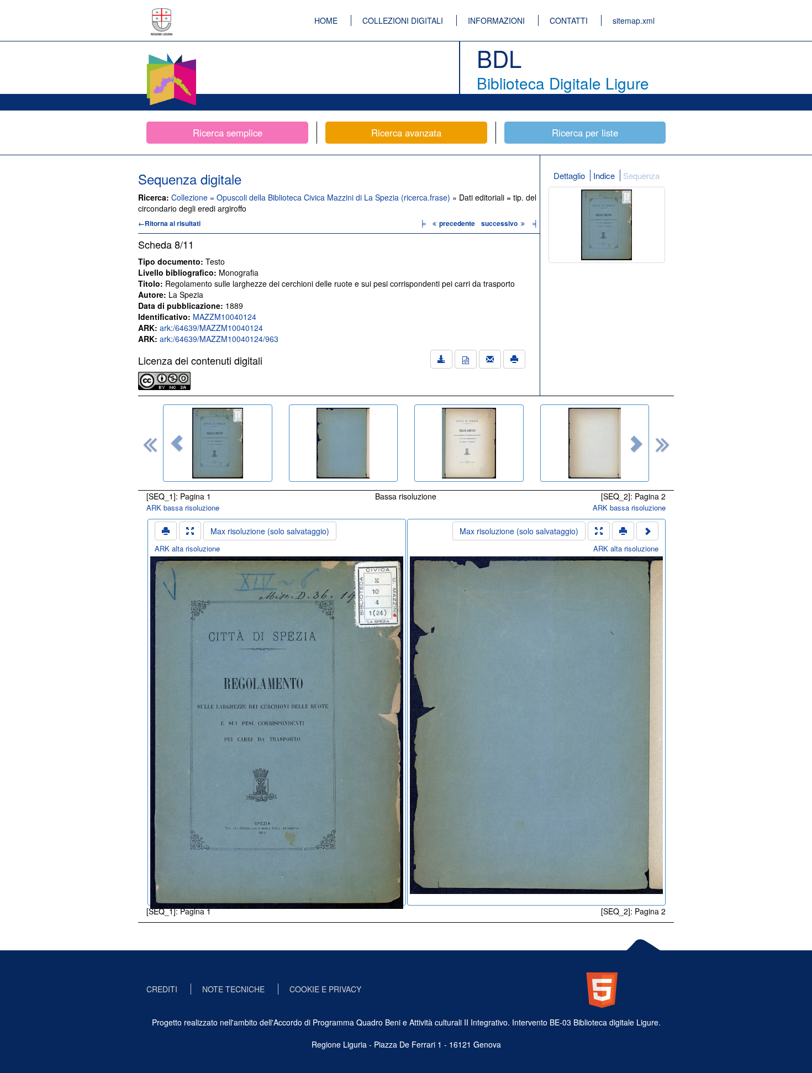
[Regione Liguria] (162, 14)
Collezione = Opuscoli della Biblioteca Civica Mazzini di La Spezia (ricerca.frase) (311, 197)
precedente (457, 223)
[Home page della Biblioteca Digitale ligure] (171, 55)
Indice (604, 175)
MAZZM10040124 (224, 316)
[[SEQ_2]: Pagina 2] (343, 443)
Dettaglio (569, 175)
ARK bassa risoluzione (182, 507)
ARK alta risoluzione (187, 548)
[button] (177, 443)
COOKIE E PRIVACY (325, 989)
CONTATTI (569, 20)
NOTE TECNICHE (233, 989)
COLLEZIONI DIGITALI (402, 20)
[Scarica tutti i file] (441, 359)
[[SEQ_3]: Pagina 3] (469, 443)
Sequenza (641, 175)
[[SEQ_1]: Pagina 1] (217, 443)
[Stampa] (514, 359)
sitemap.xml (634, 20)
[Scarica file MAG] (466, 359)
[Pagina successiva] (647, 531)
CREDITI (161, 989)
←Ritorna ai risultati (169, 223)
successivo (500, 223)
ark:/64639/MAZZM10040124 (211, 327)
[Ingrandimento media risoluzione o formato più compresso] (190, 531)
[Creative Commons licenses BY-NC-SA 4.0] (164, 379)
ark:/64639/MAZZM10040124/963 (219, 338)
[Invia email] (490, 359)
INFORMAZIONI (496, 20)
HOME (326, 20)
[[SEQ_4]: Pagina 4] (595, 443)
